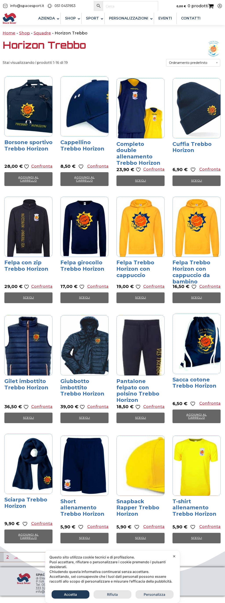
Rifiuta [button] (112, 594)
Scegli (140, 180)
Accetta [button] (70, 594)
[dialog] (112, 576)
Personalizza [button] (154, 594)
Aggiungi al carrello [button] (28, 179)
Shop (24, 33)
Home (9, 33)
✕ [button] (174, 556)
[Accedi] (218, 6)
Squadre (42, 33)
